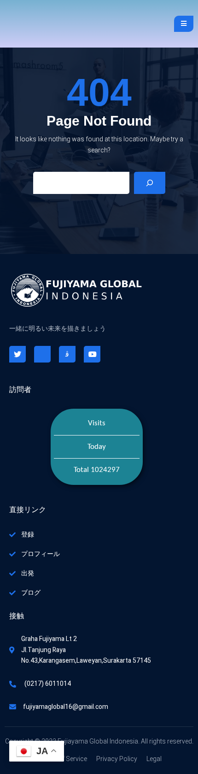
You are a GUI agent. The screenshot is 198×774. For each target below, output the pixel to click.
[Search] (149, 183)
